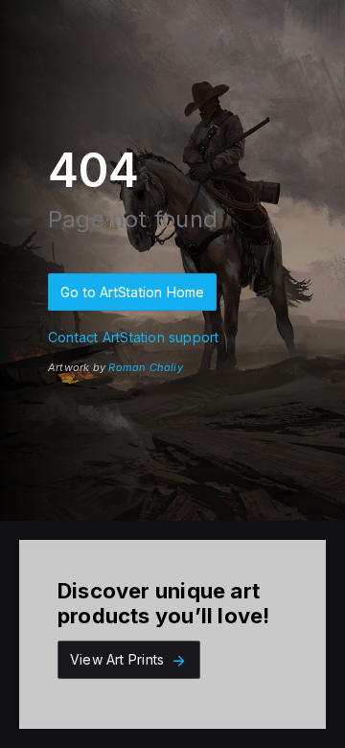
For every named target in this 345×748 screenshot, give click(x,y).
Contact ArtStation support (133, 337)
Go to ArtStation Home (132, 292)
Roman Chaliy (145, 367)
